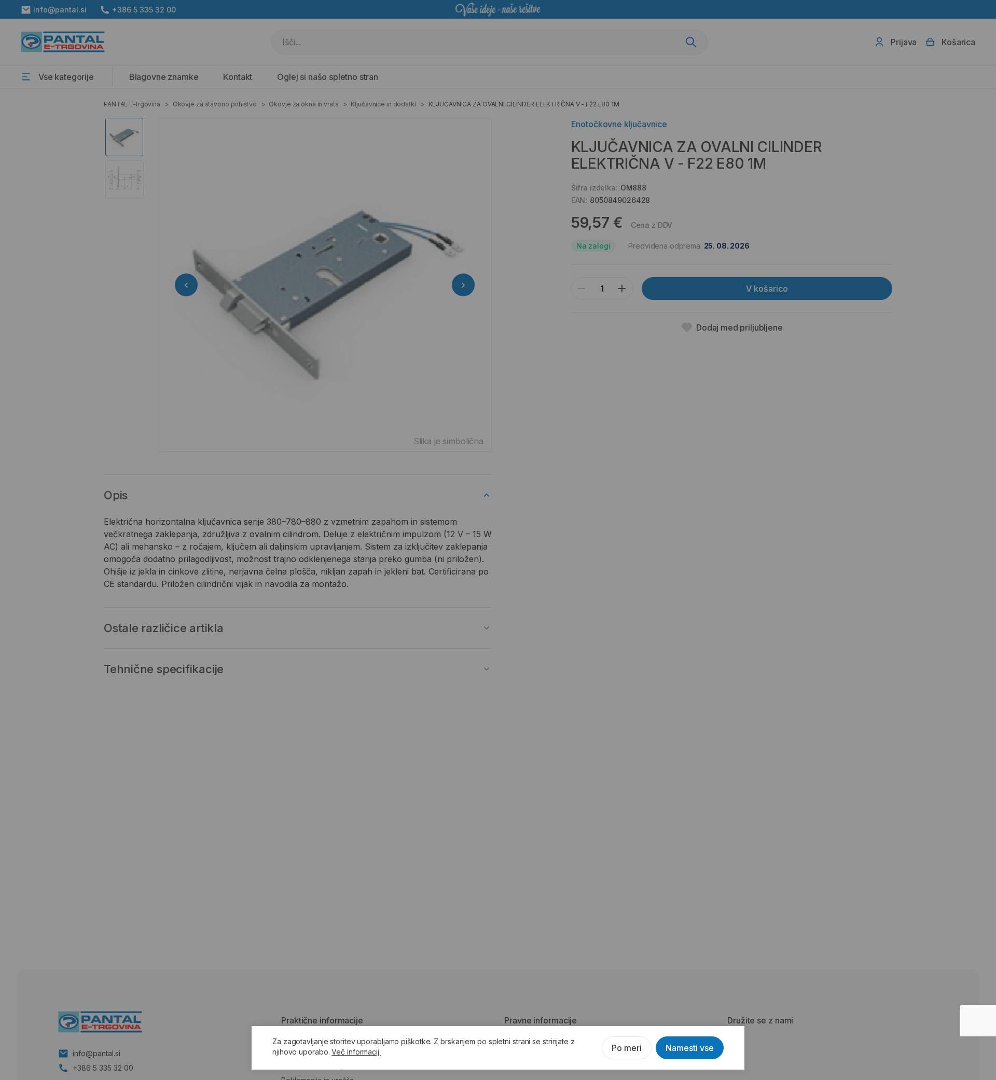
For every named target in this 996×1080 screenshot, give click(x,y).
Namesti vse (690, 1048)
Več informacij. (356, 1051)
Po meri (627, 1048)
